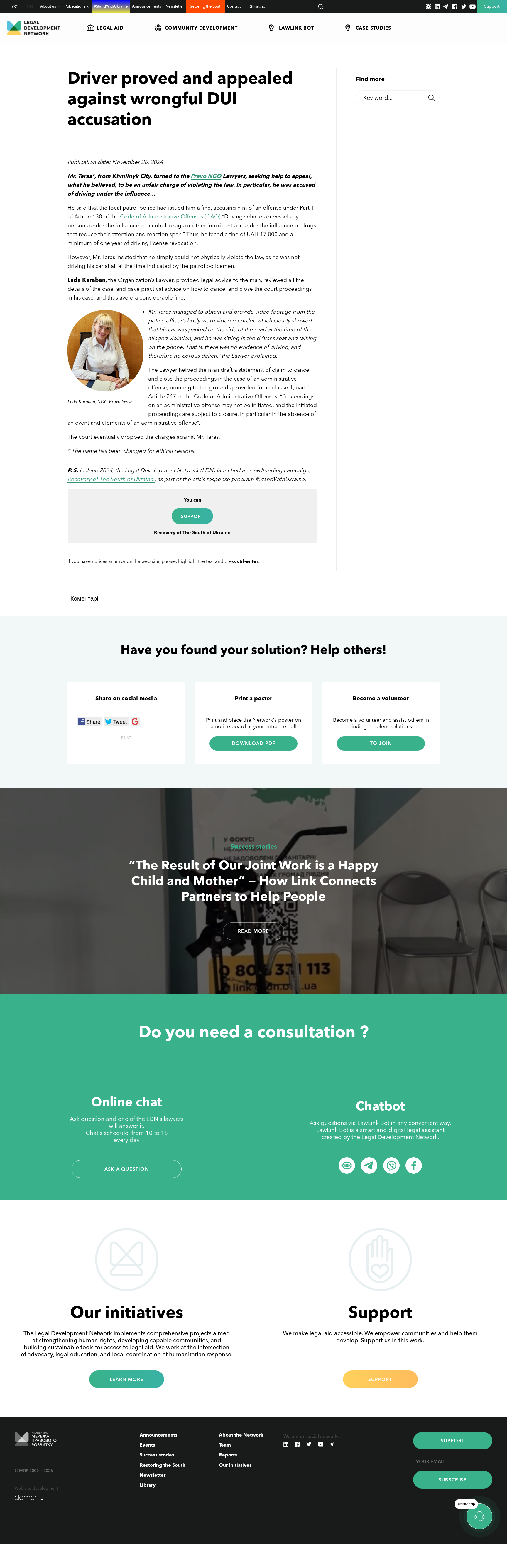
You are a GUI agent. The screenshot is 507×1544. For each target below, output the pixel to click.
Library (148, 1485)
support (192, 516)
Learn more (127, 1379)
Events (147, 1445)
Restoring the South (205, 6)
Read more (253, 931)
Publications (75, 6)
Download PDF (253, 743)
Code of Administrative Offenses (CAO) (170, 216)
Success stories (253, 846)
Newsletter (174, 6)
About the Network (241, 1435)
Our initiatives (235, 1465)
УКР (15, 7)
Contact (234, 6)
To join (381, 743)
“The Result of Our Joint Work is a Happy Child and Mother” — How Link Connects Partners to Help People (253, 880)
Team (225, 1445)
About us (48, 6)
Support (380, 1379)
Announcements (146, 6)
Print (126, 738)
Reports (228, 1455)
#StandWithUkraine (111, 6)
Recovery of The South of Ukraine (111, 479)
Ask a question (126, 1169)
